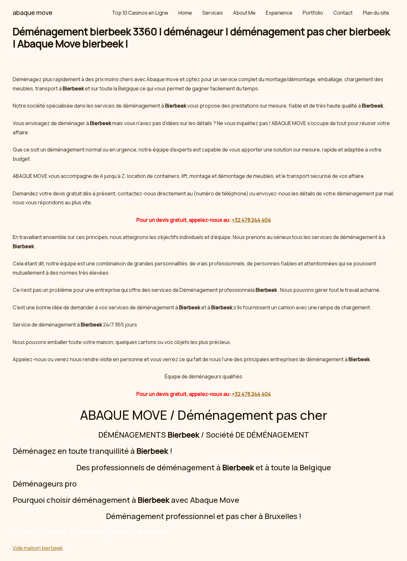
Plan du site (376, 12)
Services (212, 12)
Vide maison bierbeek (38, 547)
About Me (244, 12)
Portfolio (313, 12)
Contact (343, 12)
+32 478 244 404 (251, 219)
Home (185, 12)
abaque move (32, 12)
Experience (279, 12)
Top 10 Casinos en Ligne (140, 12)
